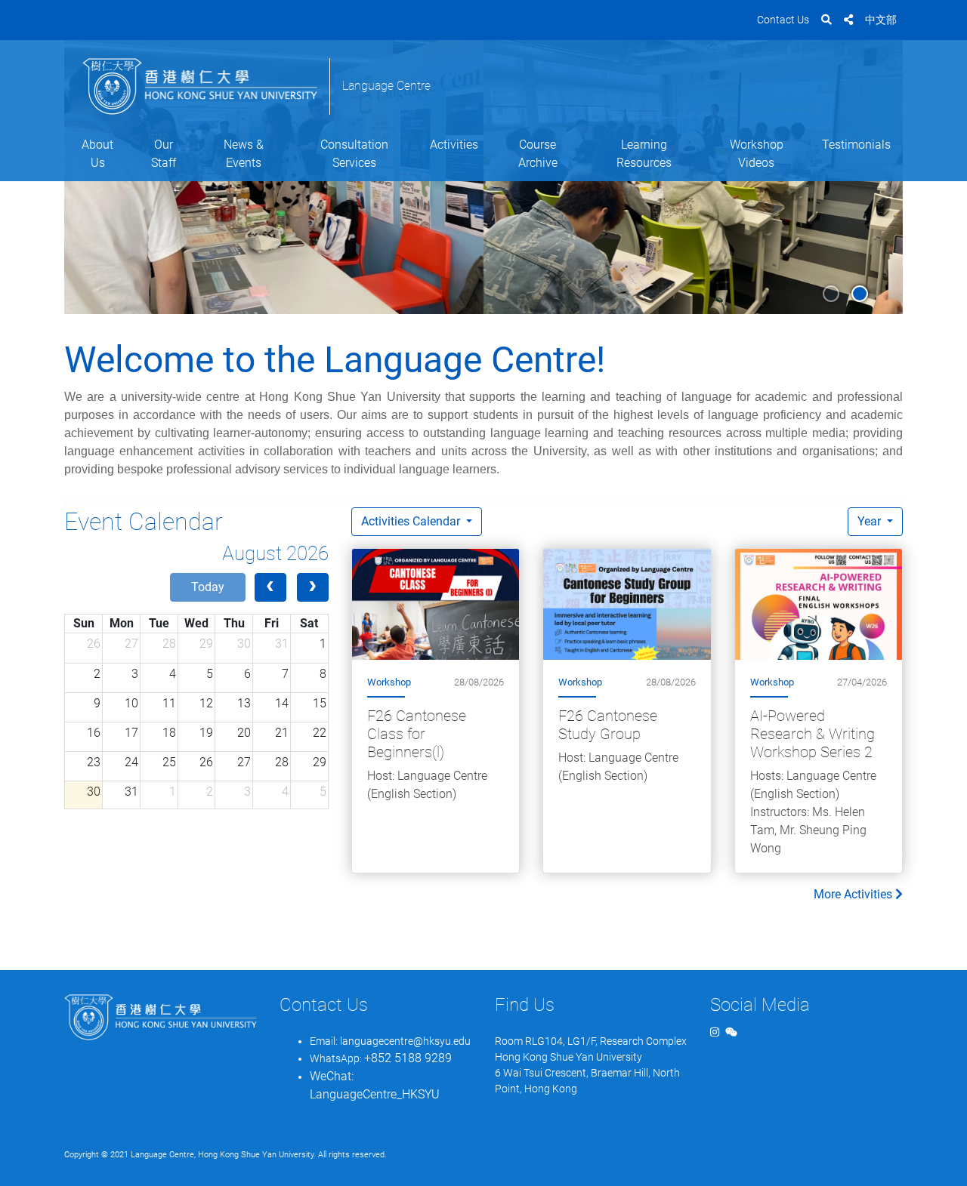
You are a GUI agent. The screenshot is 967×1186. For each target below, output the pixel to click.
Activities (454, 144)
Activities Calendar (412, 521)
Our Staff (163, 153)
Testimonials (856, 144)
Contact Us (783, 20)
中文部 (881, 20)
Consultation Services (354, 153)
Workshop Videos (756, 153)
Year (870, 521)
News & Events (244, 153)
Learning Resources (644, 153)
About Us (97, 153)
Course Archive (538, 153)
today (207, 587)
